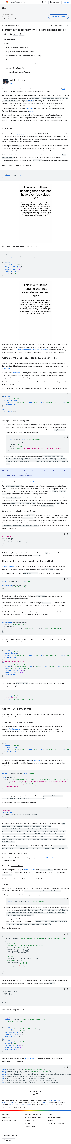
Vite (30, 760)
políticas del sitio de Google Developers (20, 1104)
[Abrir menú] (3, 2)
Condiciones (6, 1135)
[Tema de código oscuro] (64, 171)
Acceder (66, 2)
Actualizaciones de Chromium (34, 1117)
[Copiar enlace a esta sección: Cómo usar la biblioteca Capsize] (31, 854)
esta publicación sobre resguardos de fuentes (32, 350)
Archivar (27, 1123)
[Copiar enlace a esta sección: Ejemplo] (9, 884)
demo (31, 111)
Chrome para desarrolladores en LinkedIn (57, 1124)
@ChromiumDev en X (54, 1117)
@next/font (6, 369)
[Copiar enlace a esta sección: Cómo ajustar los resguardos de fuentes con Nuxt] (55, 561)
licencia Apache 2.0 (43, 1102)
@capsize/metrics (31, 1058)
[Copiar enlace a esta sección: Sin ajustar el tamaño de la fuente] (32, 166)
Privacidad (14, 1135)
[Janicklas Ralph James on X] (11, 83)
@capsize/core (29, 870)
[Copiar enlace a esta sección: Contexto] (13, 129)
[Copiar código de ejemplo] (67, 171)
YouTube (50, 1120)
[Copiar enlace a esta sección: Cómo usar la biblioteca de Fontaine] (35, 722)
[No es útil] (67, 25)
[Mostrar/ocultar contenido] (16, 40)
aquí (45, 879)
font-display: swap (18, 134)
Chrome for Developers (8, 25)
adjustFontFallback (27, 482)
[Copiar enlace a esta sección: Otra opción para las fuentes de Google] (38, 511)
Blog (4, 8)
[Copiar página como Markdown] (20, 33)
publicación (29, 108)
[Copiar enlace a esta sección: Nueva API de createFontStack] (24, 866)
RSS (49, 1127)
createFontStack (17, 866)
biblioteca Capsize (51, 858)
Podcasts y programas (31, 1126)
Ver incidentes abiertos (9, 1120)
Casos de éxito (29, 1120)
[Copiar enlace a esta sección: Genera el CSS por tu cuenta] (33, 709)
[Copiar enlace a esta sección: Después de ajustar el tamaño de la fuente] (40, 247)
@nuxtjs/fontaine (8, 567)
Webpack (36, 760)
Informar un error (7, 1117)
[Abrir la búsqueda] (42, 2)
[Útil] (64, 25)
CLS (63, 89)
